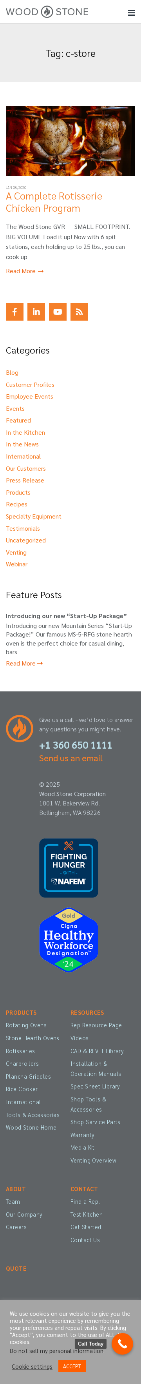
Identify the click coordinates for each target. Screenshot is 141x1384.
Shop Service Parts (95, 1121)
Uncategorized (26, 540)
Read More (21, 271)
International (23, 456)
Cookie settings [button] (32, 1366)
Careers (16, 1226)
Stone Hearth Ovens (33, 1037)
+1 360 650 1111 (75, 744)
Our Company (24, 1214)
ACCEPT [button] (72, 1366)
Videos (79, 1037)
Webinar (16, 564)
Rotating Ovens (26, 1024)
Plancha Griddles (28, 1076)
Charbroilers (22, 1063)
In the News (22, 444)
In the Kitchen (25, 432)
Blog (12, 372)
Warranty (82, 1134)
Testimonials (23, 528)
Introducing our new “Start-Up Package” (66, 615)
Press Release (25, 480)
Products (18, 492)
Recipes (16, 504)
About (16, 1188)
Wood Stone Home (31, 1127)
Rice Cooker (22, 1088)
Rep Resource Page (96, 1024)
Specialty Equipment (33, 516)
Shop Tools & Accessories (88, 1104)
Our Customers (26, 468)
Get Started (85, 1226)
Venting (16, 552)
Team (13, 1201)
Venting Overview (93, 1160)
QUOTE (16, 1268)
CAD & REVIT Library (97, 1050)
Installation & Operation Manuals (95, 1068)
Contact (84, 1188)
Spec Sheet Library (95, 1086)
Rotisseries (20, 1050)
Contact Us (85, 1239)
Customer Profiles (30, 384)
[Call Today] (122, 1344)
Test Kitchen (86, 1214)
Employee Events (29, 396)
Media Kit (82, 1147)
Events (15, 408)
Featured (18, 420)
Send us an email (71, 757)
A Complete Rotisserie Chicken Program (54, 201)
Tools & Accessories (33, 1114)
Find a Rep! (85, 1201)
